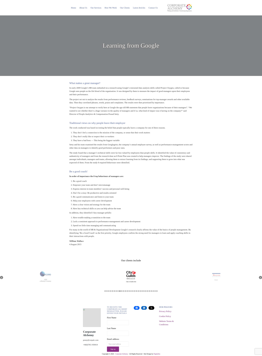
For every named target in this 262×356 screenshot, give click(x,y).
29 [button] (157, 291)
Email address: (113, 339)
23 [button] (145, 291)
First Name (111, 317)
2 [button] (107, 291)
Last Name (111, 328)
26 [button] (151, 291)
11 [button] (123, 291)
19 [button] (138, 291)
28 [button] (155, 291)
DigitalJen (157, 354)
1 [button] (105, 291)
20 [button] (140, 291)
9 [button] (120, 291)
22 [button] (144, 291)
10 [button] (121, 291)
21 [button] (142, 291)
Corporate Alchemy (121, 354)
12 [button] (125, 291)
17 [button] (134, 291)
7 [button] (116, 291)
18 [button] (136, 291)
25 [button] (149, 291)
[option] (45, 277)
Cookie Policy (165, 316)
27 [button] (153, 291)
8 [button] (118, 291)
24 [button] (147, 291)
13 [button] (127, 291)
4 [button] (110, 291)
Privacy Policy (165, 311)
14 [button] (129, 291)
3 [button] (108, 291)
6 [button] (114, 291)
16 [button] (132, 291)
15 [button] (131, 291)
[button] (1, 277)
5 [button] (112, 291)
